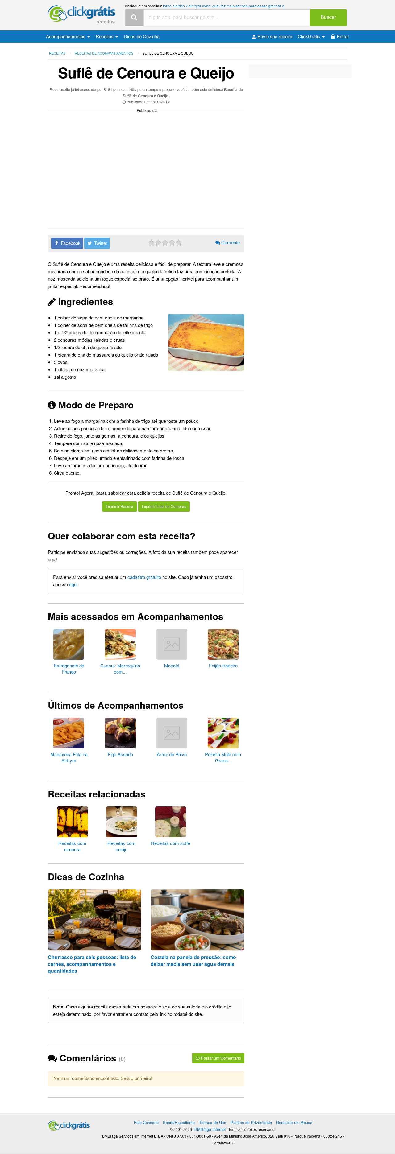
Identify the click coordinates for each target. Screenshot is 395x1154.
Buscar (328, 16)
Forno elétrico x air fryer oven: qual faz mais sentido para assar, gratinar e (223, 5)
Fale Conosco (146, 1122)
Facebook (70, 243)
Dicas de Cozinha (142, 36)
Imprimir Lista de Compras (164, 506)
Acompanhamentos (66, 36)
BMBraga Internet (210, 1129)
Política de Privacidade (251, 1122)
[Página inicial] (69, 1124)
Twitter (100, 243)
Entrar (343, 36)
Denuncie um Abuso (294, 1122)
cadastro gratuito (144, 577)
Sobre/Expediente (179, 1122)
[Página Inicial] (82, 14)
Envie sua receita (274, 36)
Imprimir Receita (119, 506)
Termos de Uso (212, 1122)
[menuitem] (68, 36)
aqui (73, 584)
